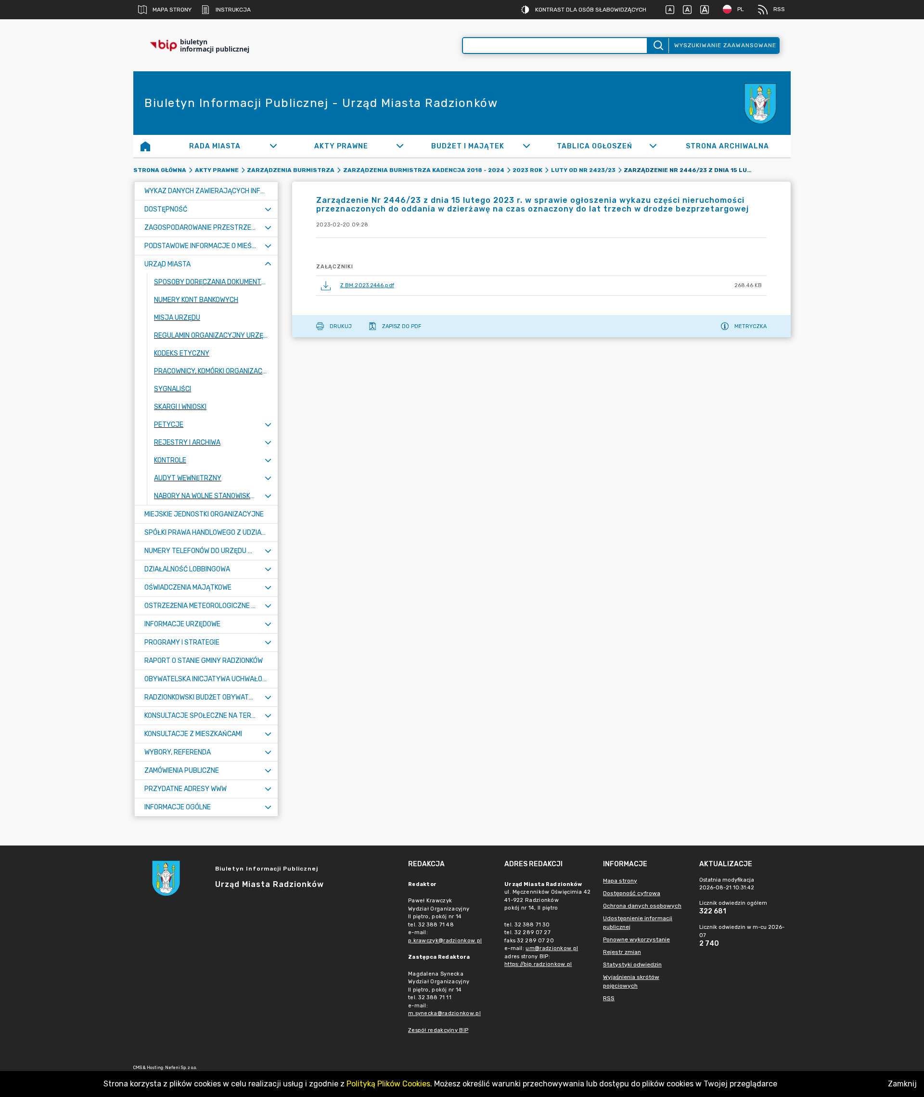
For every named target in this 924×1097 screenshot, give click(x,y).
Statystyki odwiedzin (632, 964)
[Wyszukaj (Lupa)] (657, 45)
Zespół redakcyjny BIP (438, 1030)
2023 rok (527, 170)
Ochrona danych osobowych (642, 905)
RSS (779, 9)
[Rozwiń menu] (268, 209)
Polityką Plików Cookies (388, 1083)
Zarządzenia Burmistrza (290, 170)
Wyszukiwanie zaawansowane (725, 45)
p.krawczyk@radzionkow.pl (445, 941)
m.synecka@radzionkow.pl (444, 1013)
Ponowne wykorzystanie (636, 939)
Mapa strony (172, 9)
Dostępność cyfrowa (631, 893)
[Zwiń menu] (268, 264)
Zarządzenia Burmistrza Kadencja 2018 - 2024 (423, 170)
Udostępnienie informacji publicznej (637, 922)
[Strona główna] (145, 146)
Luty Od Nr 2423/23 (583, 170)
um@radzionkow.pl (552, 948)
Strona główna (159, 170)
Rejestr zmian (622, 952)
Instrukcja (233, 9)
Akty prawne (217, 170)
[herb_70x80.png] (762, 103)
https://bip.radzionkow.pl (538, 964)
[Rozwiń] (273, 146)
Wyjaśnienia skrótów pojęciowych (631, 981)
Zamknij (902, 1083)
